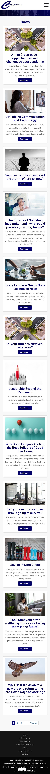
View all (33, 723)
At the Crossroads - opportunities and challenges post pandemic (25, 58)
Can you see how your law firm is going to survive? (25, 511)
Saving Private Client (25, 565)
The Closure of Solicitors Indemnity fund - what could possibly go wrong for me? (25, 223)
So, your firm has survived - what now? (25, 345)
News (25, 747)
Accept (22, 770)
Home (25, 735)
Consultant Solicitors (25, 744)
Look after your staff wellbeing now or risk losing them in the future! (25, 623)
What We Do (25, 738)
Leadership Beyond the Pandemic (25, 390)
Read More (24, 80)
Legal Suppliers (25, 751)
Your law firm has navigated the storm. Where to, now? (25, 177)
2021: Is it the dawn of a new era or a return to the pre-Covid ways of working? (25, 688)
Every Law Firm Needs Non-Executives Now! (25, 287)
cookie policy (42, 767)
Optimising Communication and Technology (25, 118)
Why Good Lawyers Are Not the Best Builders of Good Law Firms (25, 447)
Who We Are (25, 741)
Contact (25, 754)
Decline (30, 770)
